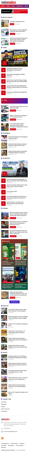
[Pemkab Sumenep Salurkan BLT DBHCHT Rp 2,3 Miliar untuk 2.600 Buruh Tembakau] (5, 234)
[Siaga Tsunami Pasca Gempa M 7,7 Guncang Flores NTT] (5, 118)
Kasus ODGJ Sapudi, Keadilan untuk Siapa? (18, 393)
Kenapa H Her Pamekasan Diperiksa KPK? (18, 324)
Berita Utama (13, 110)
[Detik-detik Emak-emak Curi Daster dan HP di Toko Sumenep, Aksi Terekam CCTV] (4, 379)
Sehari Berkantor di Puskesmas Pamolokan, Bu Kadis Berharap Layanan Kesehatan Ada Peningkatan (17, 202)
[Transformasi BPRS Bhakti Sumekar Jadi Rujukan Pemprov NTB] (8, 275)
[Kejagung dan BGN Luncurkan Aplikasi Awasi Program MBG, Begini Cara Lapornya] (4, 347)
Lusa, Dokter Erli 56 (12, 191)
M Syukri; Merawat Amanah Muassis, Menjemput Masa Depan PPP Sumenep (17, 86)
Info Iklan (3, 445)
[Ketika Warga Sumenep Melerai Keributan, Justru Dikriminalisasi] (4, 386)
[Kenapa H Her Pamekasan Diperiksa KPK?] (4, 325)
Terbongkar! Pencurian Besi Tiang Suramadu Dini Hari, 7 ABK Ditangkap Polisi (17, 371)
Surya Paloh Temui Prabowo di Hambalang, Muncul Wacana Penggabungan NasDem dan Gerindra (16, 331)
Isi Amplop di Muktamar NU (17, 21)
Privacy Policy (19, 445)
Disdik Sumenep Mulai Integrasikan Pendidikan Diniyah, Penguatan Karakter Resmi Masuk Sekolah (17, 152)
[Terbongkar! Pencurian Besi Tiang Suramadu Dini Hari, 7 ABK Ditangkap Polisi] (4, 372)
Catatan (12, 24)
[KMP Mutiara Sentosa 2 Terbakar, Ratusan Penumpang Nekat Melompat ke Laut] (5, 225)
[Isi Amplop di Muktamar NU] (5, 23)
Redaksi (22, 443)
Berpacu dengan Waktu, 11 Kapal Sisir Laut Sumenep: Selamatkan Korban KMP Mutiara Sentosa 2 (19, 214)
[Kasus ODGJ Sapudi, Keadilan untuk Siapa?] (4, 394)
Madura (3, 406)
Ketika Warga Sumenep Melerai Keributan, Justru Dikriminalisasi (16, 385)
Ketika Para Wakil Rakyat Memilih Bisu (17, 92)
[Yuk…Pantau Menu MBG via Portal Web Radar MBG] (5, 109)
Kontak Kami (14, 443)
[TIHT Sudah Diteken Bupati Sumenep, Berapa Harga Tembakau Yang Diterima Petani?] (5, 127)
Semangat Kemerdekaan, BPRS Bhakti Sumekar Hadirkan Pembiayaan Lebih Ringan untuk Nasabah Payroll (7, 263)
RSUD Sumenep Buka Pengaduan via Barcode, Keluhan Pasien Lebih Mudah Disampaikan (18, 39)
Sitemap (3, 447)
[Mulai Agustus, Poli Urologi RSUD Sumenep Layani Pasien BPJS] (5, 32)
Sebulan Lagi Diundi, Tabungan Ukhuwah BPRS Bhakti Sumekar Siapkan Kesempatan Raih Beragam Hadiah (20, 263)
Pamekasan (4, 411)
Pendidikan (12, 297)
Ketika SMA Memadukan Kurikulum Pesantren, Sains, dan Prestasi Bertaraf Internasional (17, 144)
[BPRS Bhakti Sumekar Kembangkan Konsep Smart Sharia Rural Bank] (21, 275)
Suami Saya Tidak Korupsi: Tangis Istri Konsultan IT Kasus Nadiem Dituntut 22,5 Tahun (17, 310)
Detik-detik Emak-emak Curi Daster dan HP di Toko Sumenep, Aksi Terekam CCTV (18, 378)
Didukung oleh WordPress (8, 450)
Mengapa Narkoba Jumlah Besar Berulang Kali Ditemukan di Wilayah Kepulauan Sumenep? (17, 356)
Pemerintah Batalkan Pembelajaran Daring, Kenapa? (18, 137)
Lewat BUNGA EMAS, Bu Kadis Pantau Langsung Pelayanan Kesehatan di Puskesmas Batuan (16, 197)
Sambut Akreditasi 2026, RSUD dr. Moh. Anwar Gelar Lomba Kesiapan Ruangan (17, 185)
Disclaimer (11, 445)
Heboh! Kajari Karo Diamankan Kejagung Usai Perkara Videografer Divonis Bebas (18, 339)
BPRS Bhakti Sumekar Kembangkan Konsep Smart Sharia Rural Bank (20, 286)
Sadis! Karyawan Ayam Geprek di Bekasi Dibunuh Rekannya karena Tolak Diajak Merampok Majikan (17, 364)
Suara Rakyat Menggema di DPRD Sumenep (16, 75)
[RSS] (2, 438)
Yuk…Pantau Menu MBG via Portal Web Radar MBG (15, 11)
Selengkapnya (14, 302)
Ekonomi (5, 258)
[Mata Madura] (8, 2)
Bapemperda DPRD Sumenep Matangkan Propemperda (14, 69)
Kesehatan (12, 33)
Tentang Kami (5, 443)
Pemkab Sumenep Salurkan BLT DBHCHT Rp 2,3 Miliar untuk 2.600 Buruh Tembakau (18, 232)
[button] (22, 2)
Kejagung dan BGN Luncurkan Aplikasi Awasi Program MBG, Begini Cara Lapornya (18, 346)
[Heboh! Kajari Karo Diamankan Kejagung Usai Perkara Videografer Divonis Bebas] (4, 340)
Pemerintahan (13, 236)
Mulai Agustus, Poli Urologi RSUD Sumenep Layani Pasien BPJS (18, 30)
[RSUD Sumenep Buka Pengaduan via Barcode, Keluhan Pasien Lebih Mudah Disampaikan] (5, 41)
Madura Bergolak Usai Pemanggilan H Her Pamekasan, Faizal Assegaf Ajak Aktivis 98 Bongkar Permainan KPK (18, 317)
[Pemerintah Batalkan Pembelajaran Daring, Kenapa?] (4, 138)
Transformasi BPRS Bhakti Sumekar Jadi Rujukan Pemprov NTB (7, 286)
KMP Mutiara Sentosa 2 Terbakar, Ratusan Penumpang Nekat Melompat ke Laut (19, 223)
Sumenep (3, 402)
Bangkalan (4, 404)
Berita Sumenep (5, 409)
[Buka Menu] (24, 2)
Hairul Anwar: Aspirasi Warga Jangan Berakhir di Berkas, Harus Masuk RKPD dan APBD (17, 80)
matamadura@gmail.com (10, 431)
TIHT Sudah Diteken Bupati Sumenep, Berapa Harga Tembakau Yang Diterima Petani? (19, 125)
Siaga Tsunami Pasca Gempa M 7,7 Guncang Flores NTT (18, 116)
